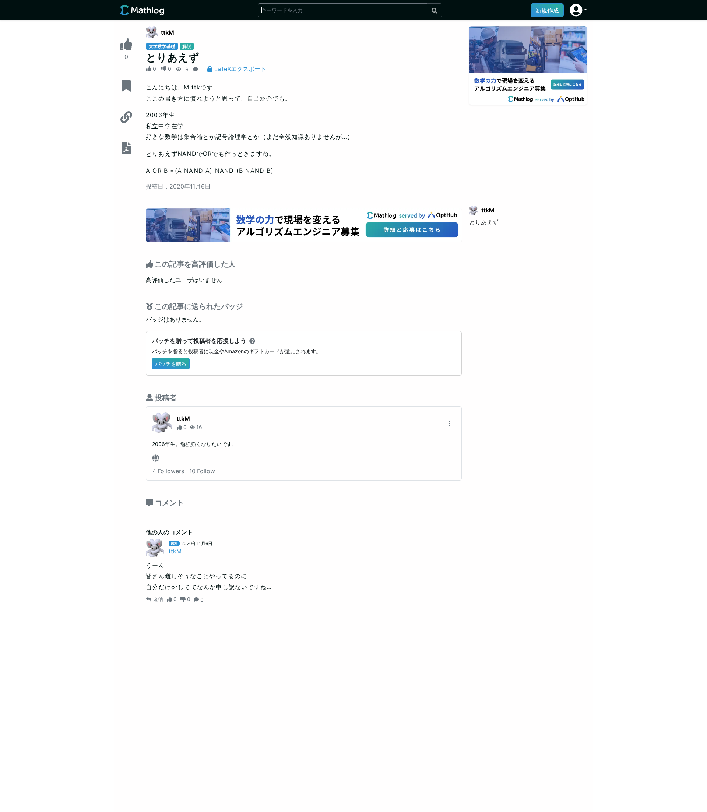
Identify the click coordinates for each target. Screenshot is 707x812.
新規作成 (547, 10)
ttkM (167, 32)
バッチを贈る (170, 364)
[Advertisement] (528, 151)
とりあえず (484, 222)
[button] (578, 10)
